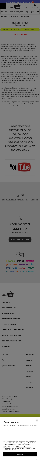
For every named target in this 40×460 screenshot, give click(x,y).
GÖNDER (20, 454)
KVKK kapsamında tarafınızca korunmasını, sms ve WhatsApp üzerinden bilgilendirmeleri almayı (20, 448)
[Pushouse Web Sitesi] (38, 459)
